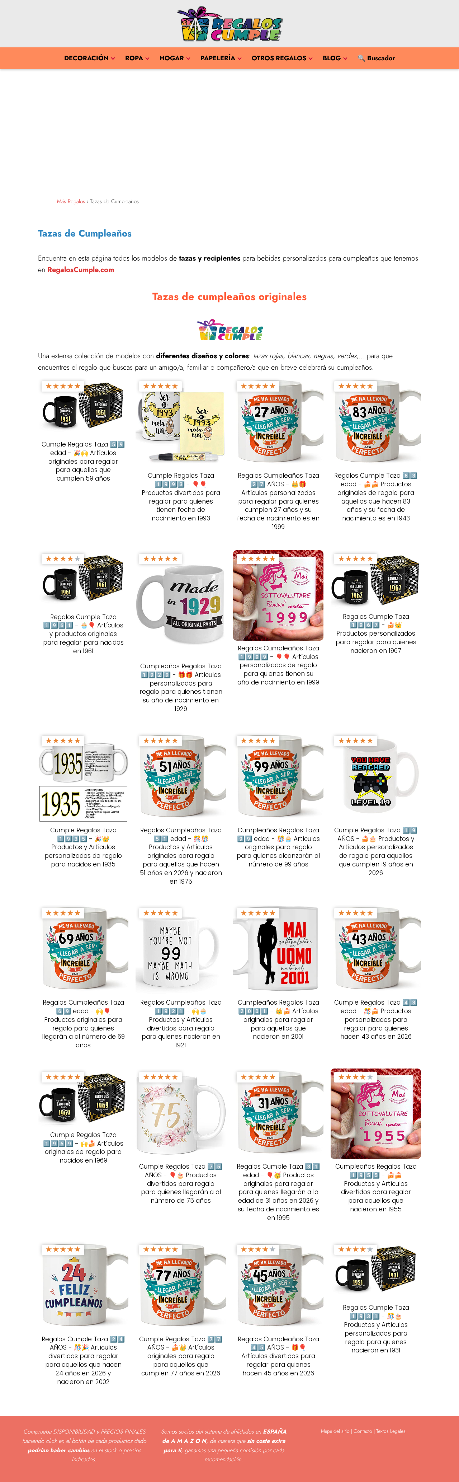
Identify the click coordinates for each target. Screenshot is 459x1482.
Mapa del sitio (335, 1431)
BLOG (332, 58)
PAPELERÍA (217, 58)
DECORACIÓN (86, 58)
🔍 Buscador (376, 58)
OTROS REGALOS (279, 58)
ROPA (134, 58)
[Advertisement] (229, 131)
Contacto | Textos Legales (380, 1431)
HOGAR (172, 58)
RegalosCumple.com (80, 270)
